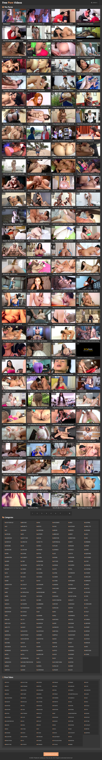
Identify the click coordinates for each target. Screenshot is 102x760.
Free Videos (12, 2)
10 (69, 513)
